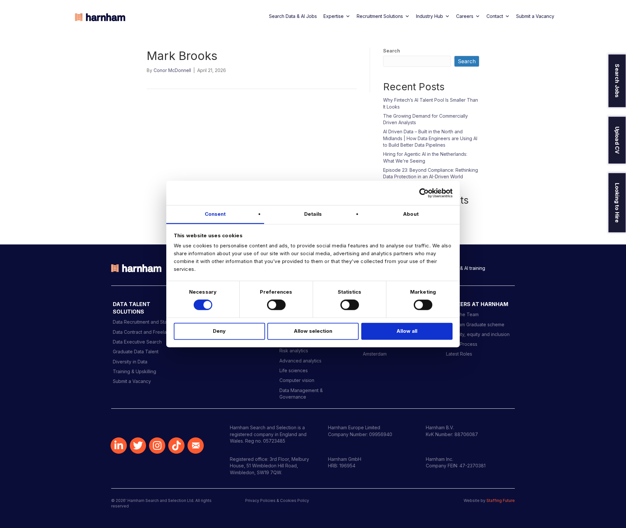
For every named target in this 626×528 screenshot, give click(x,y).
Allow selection (313, 331)
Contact (494, 16)
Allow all (406, 331)
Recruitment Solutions (380, 16)
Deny (219, 331)
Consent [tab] (215, 214)
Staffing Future (500, 500)
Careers (464, 16)
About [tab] (411, 214)
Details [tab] (313, 214)
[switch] (276, 305)
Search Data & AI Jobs (293, 16)
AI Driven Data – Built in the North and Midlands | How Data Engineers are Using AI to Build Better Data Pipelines (430, 138)
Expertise (333, 16)
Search (391, 50)
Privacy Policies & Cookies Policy (277, 500)
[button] (119, 445)
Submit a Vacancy (535, 16)
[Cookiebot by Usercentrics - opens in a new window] (424, 193)
